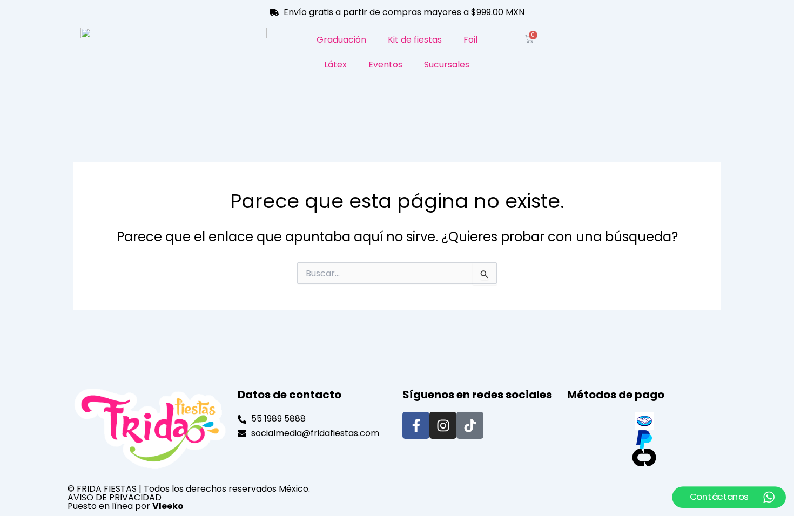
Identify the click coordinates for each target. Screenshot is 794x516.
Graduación (341, 39)
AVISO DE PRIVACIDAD (115, 497)
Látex (335, 64)
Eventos (385, 64)
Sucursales (446, 64)
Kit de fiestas (415, 39)
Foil (470, 39)
